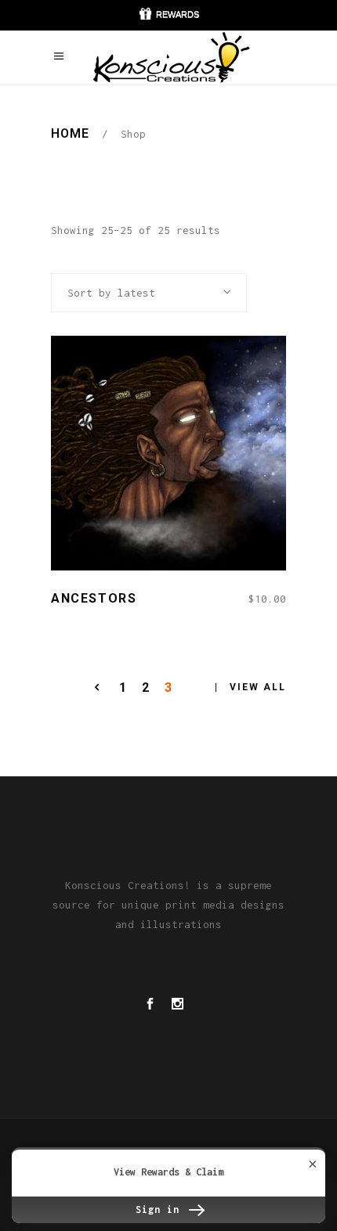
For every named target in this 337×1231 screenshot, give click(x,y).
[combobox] (149, 292)
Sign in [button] (161, 1209)
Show (168, 15)
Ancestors (93, 598)
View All (258, 687)
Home (70, 133)
